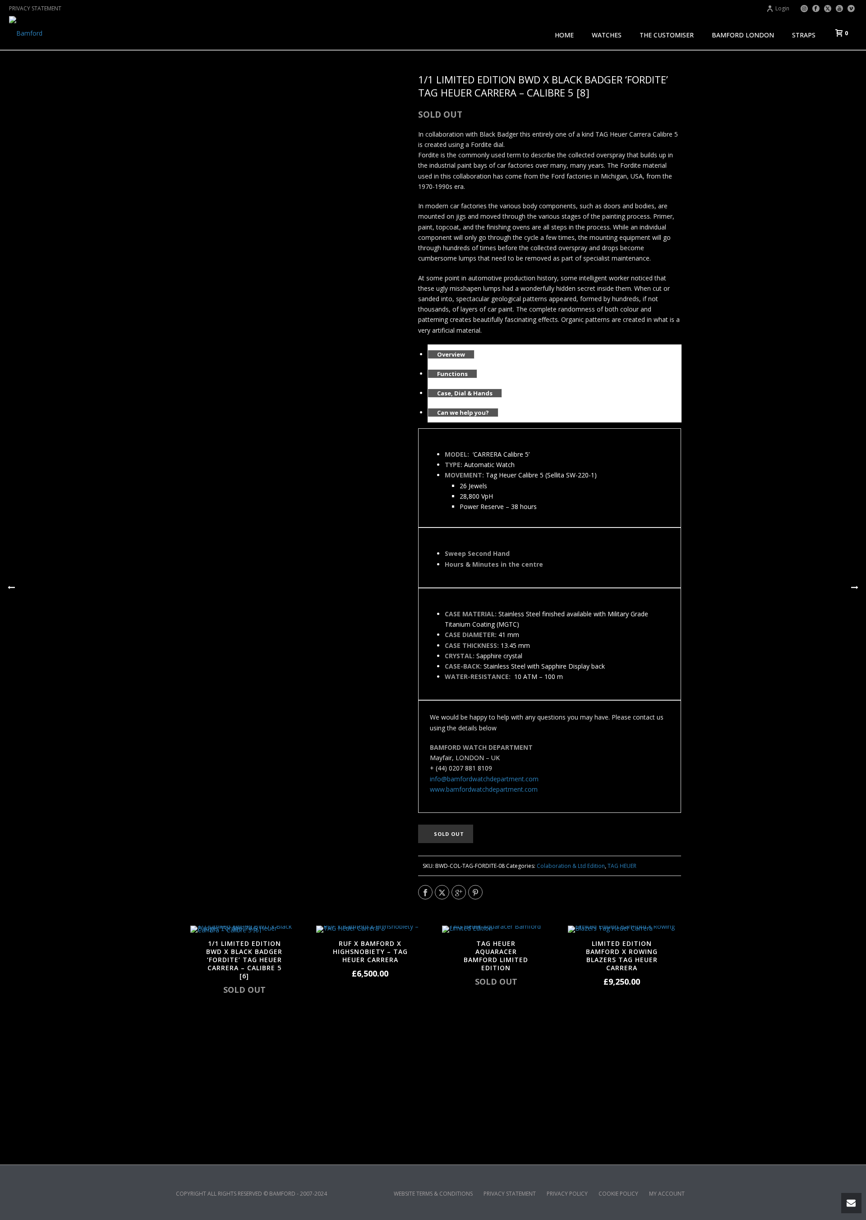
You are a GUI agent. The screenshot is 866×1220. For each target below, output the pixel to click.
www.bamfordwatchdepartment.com (484, 789)
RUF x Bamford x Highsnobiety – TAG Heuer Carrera (370, 951)
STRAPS (803, 35)
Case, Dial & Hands (465, 393)
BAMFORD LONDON (743, 35)
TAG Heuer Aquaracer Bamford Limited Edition (496, 955)
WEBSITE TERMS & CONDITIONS (433, 1193)
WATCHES (607, 35)
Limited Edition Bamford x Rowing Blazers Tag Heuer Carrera (622, 955)
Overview (451, 354)
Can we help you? (463, 412)
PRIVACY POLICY (567, 1193)
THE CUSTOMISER (667, 35)
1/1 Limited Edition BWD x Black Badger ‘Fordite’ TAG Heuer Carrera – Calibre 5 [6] (244, 959)
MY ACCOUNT (667, 1193)
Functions (452, 374)
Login (782, 8)
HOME (564, 35)
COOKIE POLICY (618, 1193)
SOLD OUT (449, 833)
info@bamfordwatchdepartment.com (484, 779)
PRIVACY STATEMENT (35, 8)
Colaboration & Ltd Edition (571, 866)
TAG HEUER (622, 866)
